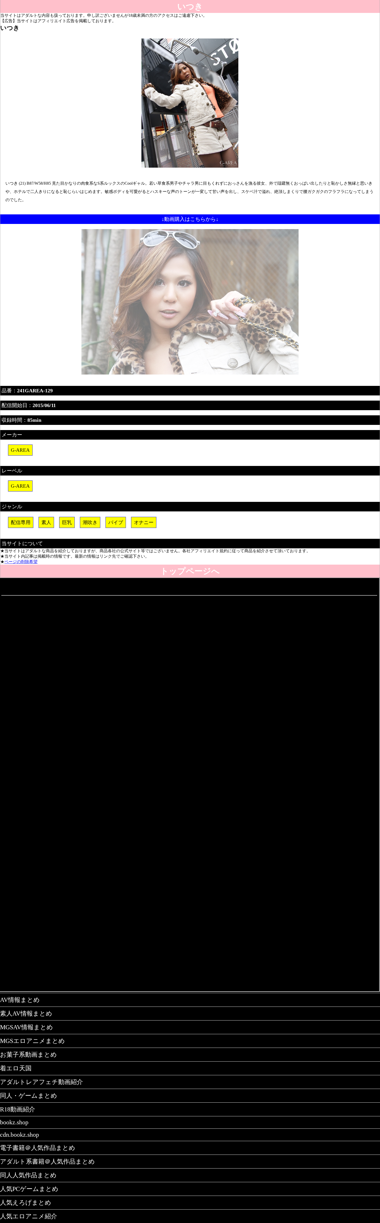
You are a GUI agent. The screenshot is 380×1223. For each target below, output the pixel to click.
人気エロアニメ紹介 (28, 1216)
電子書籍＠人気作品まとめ (37, 1147)
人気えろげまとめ (25, 1202)
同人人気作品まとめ (28, 1175)
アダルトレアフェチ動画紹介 (41, 1082)
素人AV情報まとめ (26, 1013)
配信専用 (21, 522)
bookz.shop (14, 1122)
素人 (46, 522)
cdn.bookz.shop (19, 1134)
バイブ (115, 522)
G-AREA (20, 450)
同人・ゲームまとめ (28, 1095)
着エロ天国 (16, 1068)
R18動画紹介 (17, 1109)
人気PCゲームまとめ (29, 1189)
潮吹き (90, 522)
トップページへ (190, 571)
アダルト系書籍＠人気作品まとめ (47, 1161)
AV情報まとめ (20, 999)
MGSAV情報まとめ (26, 1027)
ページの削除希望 (20, 561)
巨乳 (67, 522)
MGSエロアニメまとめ (32, 1041)
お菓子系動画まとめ (28, 1054)
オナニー (144, 522)
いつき (190, 6)
